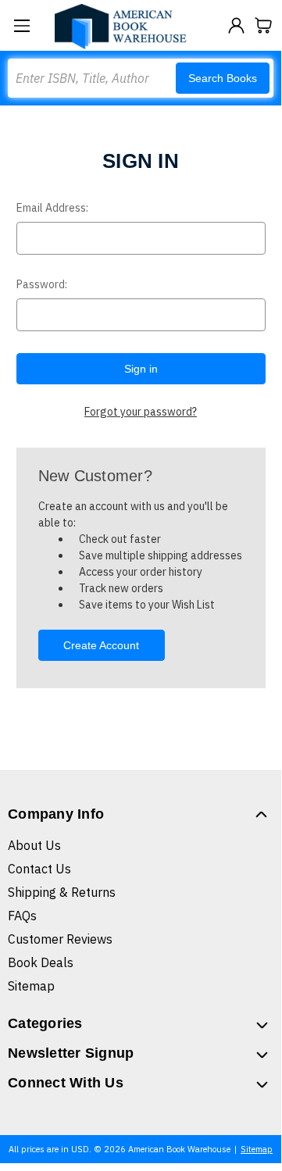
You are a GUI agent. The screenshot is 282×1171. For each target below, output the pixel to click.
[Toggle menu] (21, 25)
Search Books (222, 78)
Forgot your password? (140, 412)
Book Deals (40, 962)
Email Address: (52, 208)
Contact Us (39, 868)
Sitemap (31, 986)
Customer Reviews (60, 939)
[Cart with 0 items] (263, 25)
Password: (41, 284)
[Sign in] (236, 25)
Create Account (101, 645)
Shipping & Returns (62, 892)
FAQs (22, 915)
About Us (34, 845)
